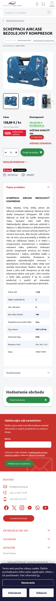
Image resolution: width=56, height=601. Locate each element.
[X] (13, 507)
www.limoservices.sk (37, 561)
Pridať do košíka (30, 152)
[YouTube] (45, 507)
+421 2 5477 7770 (18, 492)
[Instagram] (21, 507)
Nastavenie (28, 582)
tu (38, 575)
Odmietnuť (14, 592)
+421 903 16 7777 (18, 499)
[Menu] (52, 4)
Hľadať (49, 12)
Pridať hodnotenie (17, 400)
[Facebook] (6, 507)
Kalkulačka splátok (17, 133)
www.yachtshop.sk (17, 561)
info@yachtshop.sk (18, 486)
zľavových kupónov (37, 455)
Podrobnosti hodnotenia (43, 40)
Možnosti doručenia (40, 143)
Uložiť (8, 170)
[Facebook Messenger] (29, 507)
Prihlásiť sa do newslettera (19, 463)
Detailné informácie (13, 161)
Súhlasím (41, 592)
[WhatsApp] (37, 507)
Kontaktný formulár (18, 518)
